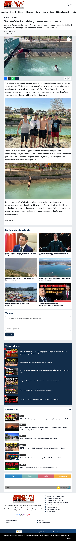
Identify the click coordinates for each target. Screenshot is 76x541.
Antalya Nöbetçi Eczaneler (56, 496)
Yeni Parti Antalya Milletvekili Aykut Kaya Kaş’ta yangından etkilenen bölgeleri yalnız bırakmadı (43, 428)
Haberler (7, 17)
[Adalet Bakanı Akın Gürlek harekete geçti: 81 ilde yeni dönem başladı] (21, 242)
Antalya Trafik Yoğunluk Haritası (58, 502)
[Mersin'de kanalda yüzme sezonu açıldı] (38, 56)
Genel (38, 12)
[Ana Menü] (71, 5)
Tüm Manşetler (52, 507)
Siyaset (21, 12)
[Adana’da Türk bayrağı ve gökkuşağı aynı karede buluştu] (21, 268)
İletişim (41, 520)
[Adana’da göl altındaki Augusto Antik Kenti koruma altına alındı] (55, 268)
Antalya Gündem (44, 522)
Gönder (10, 334)
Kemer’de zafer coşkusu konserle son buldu (38, 438)
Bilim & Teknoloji (62, 12)
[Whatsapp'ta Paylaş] (13, 78)
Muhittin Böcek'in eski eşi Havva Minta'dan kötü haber (42, 458)
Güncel (13, 12)
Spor (52, 12)
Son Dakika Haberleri (54, 509)
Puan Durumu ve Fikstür (55, 505)
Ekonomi (29, 12)
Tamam (69, 538)
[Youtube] (28, 514)
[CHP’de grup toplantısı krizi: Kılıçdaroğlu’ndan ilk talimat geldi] (55, 293)
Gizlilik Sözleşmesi (11, 520)
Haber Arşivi (51, 511)
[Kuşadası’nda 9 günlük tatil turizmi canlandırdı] (21, 293)
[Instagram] (25, 514)
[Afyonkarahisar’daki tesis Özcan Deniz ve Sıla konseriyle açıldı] (55, 242)
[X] (21, 514)
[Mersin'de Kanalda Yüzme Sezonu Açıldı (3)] (38, 123)
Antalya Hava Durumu (54, 498)
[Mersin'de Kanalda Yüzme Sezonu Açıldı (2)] (38, 181)
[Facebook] (18, 514)
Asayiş (45, 12)
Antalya (4, 12)
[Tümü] (70, 410)
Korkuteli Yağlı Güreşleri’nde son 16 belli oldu (39, 467)
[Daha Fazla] (17, 78)
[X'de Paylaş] (9, 78)
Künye (8, 522)
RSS (20, 532)
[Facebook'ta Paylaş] (5, 78)
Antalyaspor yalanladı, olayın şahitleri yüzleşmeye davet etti (44, 419)
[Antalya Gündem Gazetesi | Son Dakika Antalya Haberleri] (14, 4)
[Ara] (68, 5)
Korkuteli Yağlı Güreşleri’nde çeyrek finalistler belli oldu (42, 448)
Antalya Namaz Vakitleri (55, 500)
